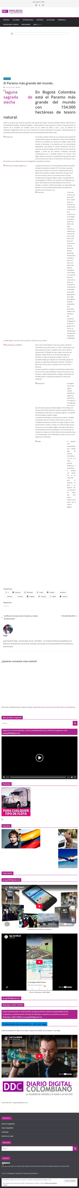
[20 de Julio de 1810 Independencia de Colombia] (30, 838)
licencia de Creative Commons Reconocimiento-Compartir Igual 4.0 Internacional (43, 1166)
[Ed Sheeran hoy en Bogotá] (11, 838)
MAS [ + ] (36, 24)
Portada (6, 20)
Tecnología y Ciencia (10, 24)
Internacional (28, 20)
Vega (19, 87)
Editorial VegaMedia (8, 1124)
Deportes (40, 20)
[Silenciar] (72, 777)
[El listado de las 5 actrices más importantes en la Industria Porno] (67, 838)
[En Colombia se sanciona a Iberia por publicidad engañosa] (67, 858)
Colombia (16, 20)
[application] (39, 757)
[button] (40, 24)
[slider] (38, 777)
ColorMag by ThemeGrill (14, 1173)
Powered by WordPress (30, 1173)
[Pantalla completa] (75, 777)
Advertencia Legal (7, 1136)
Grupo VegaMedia (7, 1128)
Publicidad (5, 1132)
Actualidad (50, 20)
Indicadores (25, 24)
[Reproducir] (4, 777)
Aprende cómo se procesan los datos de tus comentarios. (55, 707)
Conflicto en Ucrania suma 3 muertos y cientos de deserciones (21, 617)
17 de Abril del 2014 (68, 616)
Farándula (62, 20)
